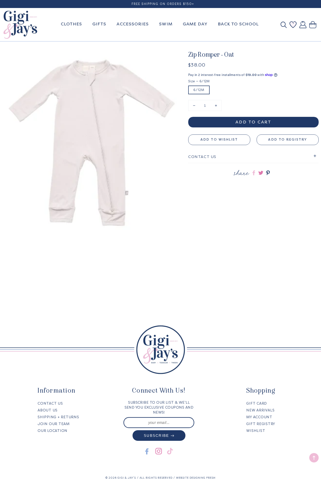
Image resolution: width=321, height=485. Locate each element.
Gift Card (256, 403)
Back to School (238, 24)
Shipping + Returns (58, 417)
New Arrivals (260, 410)
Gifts (99, 24)
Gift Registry (260, 424)
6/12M (198, 90)
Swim (165, 24)
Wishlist (255, 431)
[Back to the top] (314, 457)
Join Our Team (54, 424)
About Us (48, 410)
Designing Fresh (203, 477)
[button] (285, 24)
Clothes (71, 24)
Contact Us (50, 403)
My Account (259, 417)
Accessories (133, 24)
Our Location (52, 431)
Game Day (195, 24)
